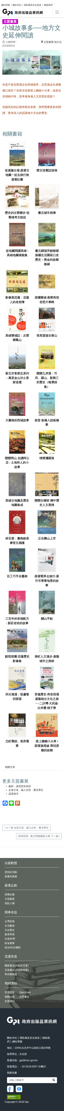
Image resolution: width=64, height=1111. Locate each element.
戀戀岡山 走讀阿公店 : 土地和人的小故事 (17, 462)
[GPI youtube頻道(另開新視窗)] (20, 1088)
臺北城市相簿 (47, 212)
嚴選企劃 (11, 885)
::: (8, 1014)
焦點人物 (10, 903)
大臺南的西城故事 (17, 420)
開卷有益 (11, 912)
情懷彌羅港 (46, 458)
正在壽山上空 (47, 538)
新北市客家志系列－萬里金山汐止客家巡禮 (17, 378)
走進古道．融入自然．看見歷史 (26, 790)
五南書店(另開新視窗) (17, 970)
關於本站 (17, 5)
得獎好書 (10, 894)
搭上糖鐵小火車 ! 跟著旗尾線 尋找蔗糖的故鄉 (47, 746)
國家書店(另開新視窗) (17, 965)
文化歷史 (10, 930)
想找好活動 (11, 872)
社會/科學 (10, 938)
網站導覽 (5, 5)
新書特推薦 (11, 876)
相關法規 (10, 996)
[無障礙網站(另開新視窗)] (14, 1096)
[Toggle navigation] (57, 12)
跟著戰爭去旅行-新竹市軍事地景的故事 (47, 581)
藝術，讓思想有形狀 (20, 786)
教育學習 (10, 934)
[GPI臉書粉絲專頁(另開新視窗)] (11, 1088)
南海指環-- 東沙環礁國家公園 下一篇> (39, 836)
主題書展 (49, 42)
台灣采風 (10, 921)
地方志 (58, 42)
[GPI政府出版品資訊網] (22, 12)
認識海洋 (13, 793)
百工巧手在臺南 (17, 576)
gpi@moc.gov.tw (28, 1060)
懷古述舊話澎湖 (47, 170)
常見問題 (10, 992)
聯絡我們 (48, 5)
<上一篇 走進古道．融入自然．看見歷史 (26, 827)
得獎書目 (24, 996)
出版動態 (11, 863)
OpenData (25, 992)
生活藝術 (10, 925)
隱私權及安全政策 (32, 5)
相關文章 (10, 767)
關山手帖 (47, 618)
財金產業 (10, 943)
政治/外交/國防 (13, 947)
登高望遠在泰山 (47, 335)
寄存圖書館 (11, 974)
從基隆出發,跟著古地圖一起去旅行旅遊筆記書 (17, 175)
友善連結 (10, 1001)
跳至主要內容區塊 (8, 1)
